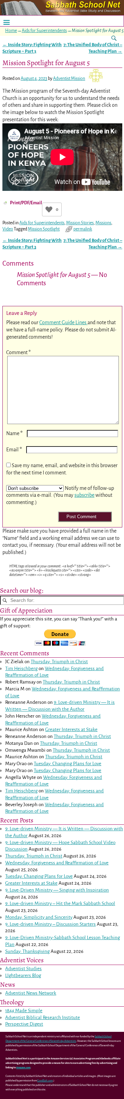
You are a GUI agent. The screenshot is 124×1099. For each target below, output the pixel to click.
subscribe (84, 495)
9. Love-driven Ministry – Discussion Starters (50, 924)
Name (14, 433)
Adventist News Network (30, 993)
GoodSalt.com (45, 1080)
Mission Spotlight (44, 229)
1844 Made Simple (23, 1010)
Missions (103, 222)
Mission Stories (80, 222)
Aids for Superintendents (44, 30)
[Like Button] (49, 209)
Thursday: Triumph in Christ (59, 661)
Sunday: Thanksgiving (27, 951)
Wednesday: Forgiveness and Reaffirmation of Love (56, 862)
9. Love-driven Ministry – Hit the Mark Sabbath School (60, 903)
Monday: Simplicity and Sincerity (38, 917)
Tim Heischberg (21, 668)
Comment (18, 352)
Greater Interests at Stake (71, 729)
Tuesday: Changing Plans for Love (67, 763)
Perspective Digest (24, 1024)
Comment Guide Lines (63, 322)
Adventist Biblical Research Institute (42, 1017)
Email (14, 449)
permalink (82, 229)
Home (11, 30)
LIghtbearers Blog (23, 975)
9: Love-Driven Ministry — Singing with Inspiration (57, 890)
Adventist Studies (23, 968)
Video (7, 229)
